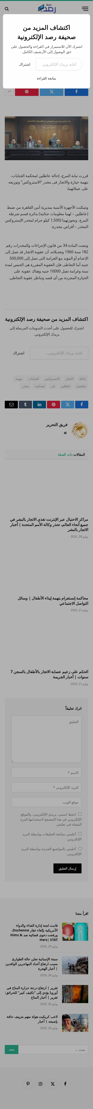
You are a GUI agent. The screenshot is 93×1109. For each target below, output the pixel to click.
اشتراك (24, 64)
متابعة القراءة (46, 78)
